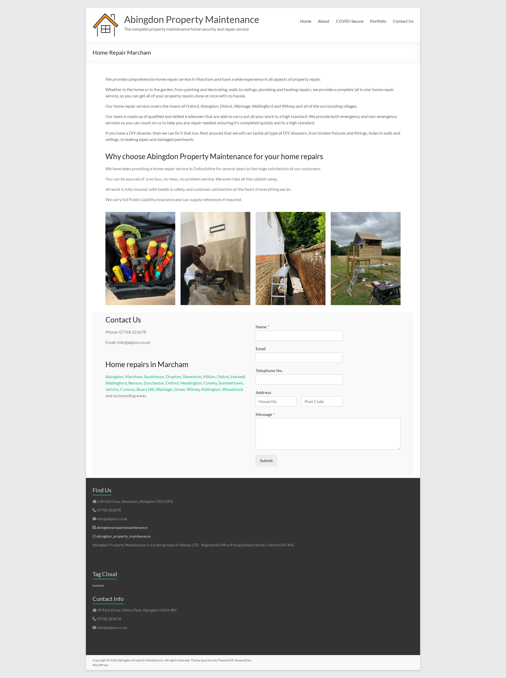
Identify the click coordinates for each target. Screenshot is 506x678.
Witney (193, 389)
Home (305, 20)
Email (261, 348)
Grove (179, 389)
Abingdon (114, 376)
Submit (266, 460)
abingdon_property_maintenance (123, 536)
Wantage (164, 389)
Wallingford (116, 382)
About (323, 20)
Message (265, 414)
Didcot (223, 376)
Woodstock (232, 389)
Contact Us (403, 20)
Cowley (210, 382)
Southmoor (154, 376)
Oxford (172, 382)
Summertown (230, 382)
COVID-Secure (349, 20)
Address (263, 392)
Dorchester (154, 382)
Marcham (133, 376)
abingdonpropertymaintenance (121, 527)
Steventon (192, 376)
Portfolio (378, 20)
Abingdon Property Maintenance (191, 19)
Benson (135, 382)
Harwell (238, 376)
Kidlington (211, 389)
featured (98, 585)
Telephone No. (269, 370)
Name (262, 326)
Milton (209, 376)
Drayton (173, 376)
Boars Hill (145, 389)
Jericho (112, 389)
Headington (191, 382)
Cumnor (127, 389)
